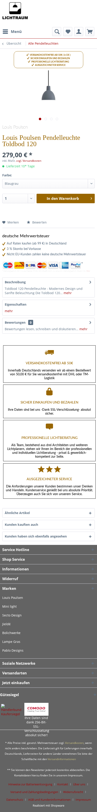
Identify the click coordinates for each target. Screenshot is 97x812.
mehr (67, 293)
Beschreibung (15, 282)
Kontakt (62, 784)
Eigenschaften (15, 304)
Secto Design (12, 615)
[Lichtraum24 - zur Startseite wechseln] (15, 13)
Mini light (9, 606)
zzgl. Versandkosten (28, 161)
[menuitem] (12, 31)
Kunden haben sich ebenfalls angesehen (36, 536)
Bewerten (39, 222)
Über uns (79, 784)
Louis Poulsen (15, 127)
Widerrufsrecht (73, 792)
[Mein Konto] (78, 31)
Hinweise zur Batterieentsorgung (30, 784)
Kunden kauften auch (21, 524)
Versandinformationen (62, 759)
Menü (16, 31)
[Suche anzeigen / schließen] (56, 31)
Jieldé (6, 624)
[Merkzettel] (67, 31)
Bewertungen (15, 322)
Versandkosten (74, 743)
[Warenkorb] (89, 31)
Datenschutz (14, 800)
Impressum (83, 800)
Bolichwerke (11, 633)
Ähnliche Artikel (17, 513)
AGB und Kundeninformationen (49, 800)
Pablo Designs (12, 650)
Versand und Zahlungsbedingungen (34, 792)
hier (88, 271)
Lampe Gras (11, 641)
